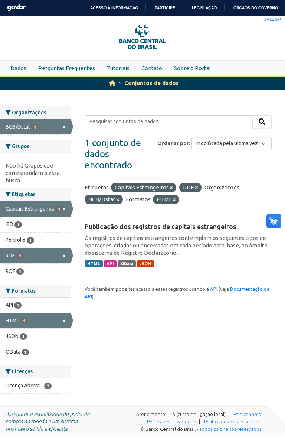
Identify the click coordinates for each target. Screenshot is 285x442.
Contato (151, 68)
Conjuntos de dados (151, 83)
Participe (165, 7)
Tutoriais (118, 68)
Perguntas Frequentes (66, 68)
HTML (93, 263)
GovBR (16, 7)
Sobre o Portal (192, 68)
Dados (18, 68)
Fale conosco (247, 414)
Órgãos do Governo (255, 7)
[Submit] (262, 122)
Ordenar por (173, 143)
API (110, 263)
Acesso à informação (114, 7)
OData (127, 263)
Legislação (204, 7)
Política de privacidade (171, 421)
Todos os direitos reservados (230, 429)
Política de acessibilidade (231, 421)
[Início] (112, 83)
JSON (145, 263)
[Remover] (171, 188)
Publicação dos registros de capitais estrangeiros (160, 226)
